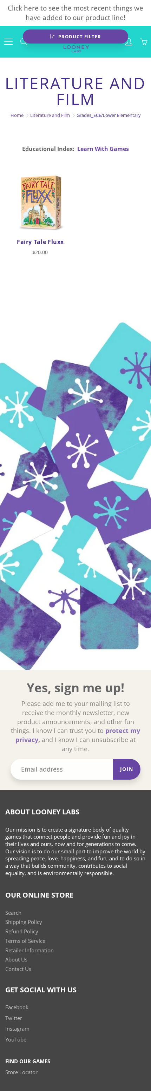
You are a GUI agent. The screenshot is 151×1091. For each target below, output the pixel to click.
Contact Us (18, 969)
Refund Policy (21, 931)
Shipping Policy (23, 922)
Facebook (16, 1007)
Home (17, 115)
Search (13, 913)
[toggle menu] (8, 42)
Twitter (13, 1018)
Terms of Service (25, 941)
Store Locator (21, 1072)
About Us (16, 959)
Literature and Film (50, 115)
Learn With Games (103, 149)
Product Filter (79, 36)
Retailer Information (29, 950)
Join (126, 769)
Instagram (17, 1028)
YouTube (15, 1039)
